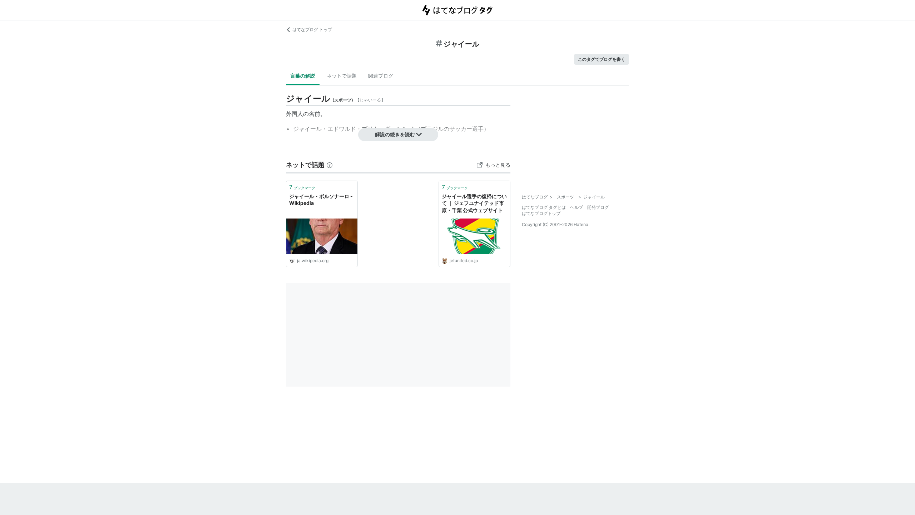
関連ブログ (380, 76)
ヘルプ (576, 207)
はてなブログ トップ (312, 29)
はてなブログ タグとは (544, 207)
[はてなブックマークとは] (329, 164)
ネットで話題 (342, 76)
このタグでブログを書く (601, 59)
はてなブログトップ (541, 213)
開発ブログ (598, 207)
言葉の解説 (302, 76)
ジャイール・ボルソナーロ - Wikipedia (321, 199)
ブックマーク (302, 187)
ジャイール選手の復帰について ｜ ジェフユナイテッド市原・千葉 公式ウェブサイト (474, 203)
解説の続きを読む (395, 134)
